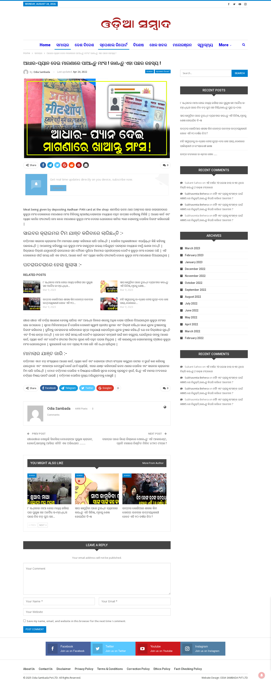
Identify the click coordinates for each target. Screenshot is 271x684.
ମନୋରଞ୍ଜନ (182, 45)
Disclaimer (64, 668)
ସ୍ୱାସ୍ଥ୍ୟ (205, 45)
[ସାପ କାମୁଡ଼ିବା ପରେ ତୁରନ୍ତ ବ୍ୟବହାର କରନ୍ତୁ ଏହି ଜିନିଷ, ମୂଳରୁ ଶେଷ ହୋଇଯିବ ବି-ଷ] (108, 286)
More (224, 45)
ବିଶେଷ (138, 45)
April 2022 (191, 324)
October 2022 (193, 282)
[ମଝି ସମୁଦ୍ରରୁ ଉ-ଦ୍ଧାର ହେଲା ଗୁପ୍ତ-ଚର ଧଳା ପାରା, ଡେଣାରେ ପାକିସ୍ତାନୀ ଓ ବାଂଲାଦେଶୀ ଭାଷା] (108, 304)
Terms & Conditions (110, 668)
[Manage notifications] (262, 675)
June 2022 (191, 310)
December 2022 (195, 269)
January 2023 (194, 262)
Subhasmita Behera (197, 193)
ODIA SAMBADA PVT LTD (234, 677)
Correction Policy (138, 668)
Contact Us (46, 668)
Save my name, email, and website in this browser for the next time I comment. (76, 621)
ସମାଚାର (62, 45)
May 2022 (191, 317)
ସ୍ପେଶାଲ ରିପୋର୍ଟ (113, 45)
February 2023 (194, 255)
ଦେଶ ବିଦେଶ (84, 45)
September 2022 (195, 289)
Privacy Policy (84, 668)
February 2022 (194, 338)
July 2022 (191, 303)
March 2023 (192, 248)
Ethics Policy (162, 668)
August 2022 (193, 296)
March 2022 (192, 331)
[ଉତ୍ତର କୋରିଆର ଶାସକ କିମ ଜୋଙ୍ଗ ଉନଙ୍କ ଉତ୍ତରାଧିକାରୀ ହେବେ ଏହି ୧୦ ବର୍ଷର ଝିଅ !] (31, 304)
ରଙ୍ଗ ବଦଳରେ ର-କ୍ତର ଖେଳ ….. (198, 154)
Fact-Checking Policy (188, 668)
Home (45, 45)
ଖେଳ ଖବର (158, 45)
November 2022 (195, 275)
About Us (29, 668)
